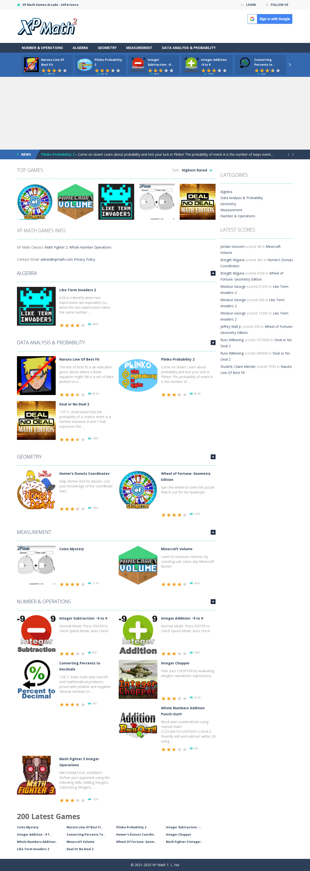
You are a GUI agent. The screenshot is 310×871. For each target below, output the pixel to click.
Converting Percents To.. (86, 834)
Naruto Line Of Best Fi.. (85, 827)
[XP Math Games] (47, 26)
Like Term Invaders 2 (77, 290)
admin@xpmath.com (56, 259)
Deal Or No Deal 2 (80, 849)
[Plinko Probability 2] (138, 375)
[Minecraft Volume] (138, 565)
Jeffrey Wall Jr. (231, 326)
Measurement (139, 47)
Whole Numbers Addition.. (37, 842)
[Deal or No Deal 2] (36, 420)
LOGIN (251, 5)
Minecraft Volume (177, 549)
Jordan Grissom (232, 246)
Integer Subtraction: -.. (184, 827)
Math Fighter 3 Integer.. (184, 842)
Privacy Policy (84, 259)
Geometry (107, 47)
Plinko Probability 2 (58, 154)
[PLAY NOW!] (31, 64)
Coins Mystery (71, 549)
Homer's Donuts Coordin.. (136, 834)
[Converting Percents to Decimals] (36, 679)
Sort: (175, 170)
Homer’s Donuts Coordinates (84, 473)
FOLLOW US (279, 5)
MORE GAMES (213, 273)
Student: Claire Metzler (238, 366)
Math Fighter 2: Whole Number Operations (78, 247)
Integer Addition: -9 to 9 (182, 618)
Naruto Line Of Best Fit (79, 359)
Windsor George (233, 286)
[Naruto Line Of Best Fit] (36, 375)
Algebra (80, 47)
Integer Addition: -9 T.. (34, 834)
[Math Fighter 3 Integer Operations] (36, 775)
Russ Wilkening (232, 340)
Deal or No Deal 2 (74, 404)
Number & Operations (42, 47)
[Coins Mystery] (36, 565)
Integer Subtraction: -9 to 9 (83, 618)
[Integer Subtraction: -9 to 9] (36, 634)
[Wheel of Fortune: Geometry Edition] (138, 489)
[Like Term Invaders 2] (36, 306)
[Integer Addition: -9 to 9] (138, 634)
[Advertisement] (155, 113)
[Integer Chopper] (138, 679)
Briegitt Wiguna (232, 260)
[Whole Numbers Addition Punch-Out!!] (138, 724)
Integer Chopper (175, 663)
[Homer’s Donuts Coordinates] (36, 489)
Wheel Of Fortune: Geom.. (136, 842)
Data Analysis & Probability (189, 47)
